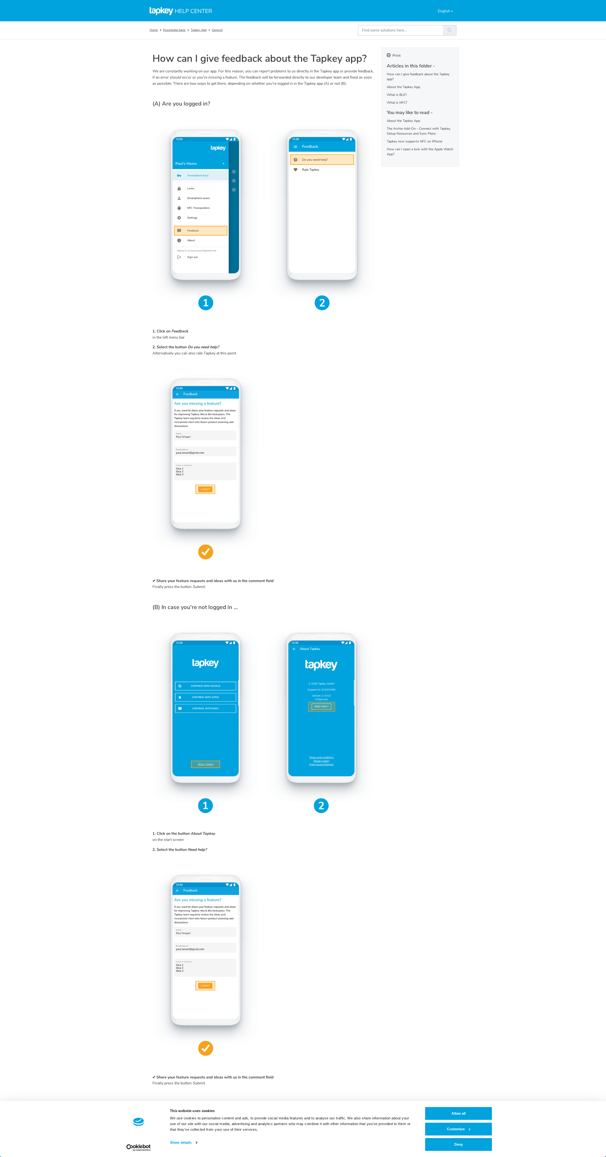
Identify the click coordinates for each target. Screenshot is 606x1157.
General (217, 30)
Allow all (458, 1113)
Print (396, 55)
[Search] (449, 30)
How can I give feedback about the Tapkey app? (418, 76)
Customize (456, 1129)
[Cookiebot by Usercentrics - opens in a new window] (138, 1147)
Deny (458, 1144)
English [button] (444, 11)
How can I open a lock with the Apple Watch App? (420, 151)
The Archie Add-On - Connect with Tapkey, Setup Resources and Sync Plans (418, 131)
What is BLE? (397, 95)
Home (154, 30)
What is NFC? (397, 102)
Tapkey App (199, 30)
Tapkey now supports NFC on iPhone (414, 141)
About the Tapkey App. (404, 87)
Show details (181, 1142)
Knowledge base (174, 30)
